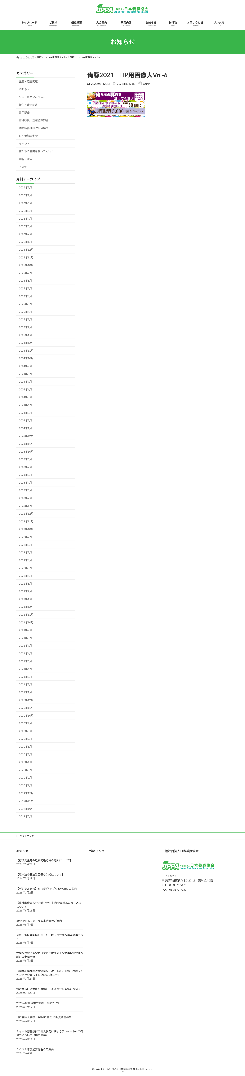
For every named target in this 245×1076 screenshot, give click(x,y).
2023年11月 (26, 443)
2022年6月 (25, 560)
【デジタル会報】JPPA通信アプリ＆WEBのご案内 (46, 888)
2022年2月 (25, 591)
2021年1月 (25, 692)
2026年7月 (25, 195)
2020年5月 (25, 754)
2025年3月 (25, 319)
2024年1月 (25, 428)
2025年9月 (25, 272)
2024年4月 (25, 404)
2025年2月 (25, 327)
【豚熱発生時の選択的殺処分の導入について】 (44, 860)
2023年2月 (25, 498)
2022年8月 (25, 544)
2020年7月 (25, 738)
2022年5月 (25, 568)
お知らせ (24, 89)
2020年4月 (25, 762)
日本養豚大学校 (28, 135)
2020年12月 (26, 700)
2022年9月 (25, 536)
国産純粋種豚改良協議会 (33, 128)
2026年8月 (25, 187)
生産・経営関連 (28, 81)
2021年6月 (25, 653)
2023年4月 (25, 482)
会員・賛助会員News (32, 97)
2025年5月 (25, 303)
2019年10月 (26, 808)
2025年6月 (25, 296)
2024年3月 (25, 412)
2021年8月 (25, 637)
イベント (24, 143)
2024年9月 (25, 366)
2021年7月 (25, 645)
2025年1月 (25, 335)
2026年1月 (25, 242)
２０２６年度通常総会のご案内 (35, 1049)
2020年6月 (25, 746)
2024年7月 (25, 381)
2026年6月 (25, 203)
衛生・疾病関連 (28, 104)
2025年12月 (26, 249)
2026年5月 (25, 210)
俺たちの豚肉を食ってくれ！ (36, 151)
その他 (23, 167)
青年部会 (24, 112)
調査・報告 (25, 159)
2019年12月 (26, 793)
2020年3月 (25, 769)
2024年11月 (26, 350)
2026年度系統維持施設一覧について (38, 1003)
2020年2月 (25, 777)
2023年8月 (25, 459)
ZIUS (122, 1072)
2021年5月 (25, 661)
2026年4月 (25, 218)
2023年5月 (25, 474)
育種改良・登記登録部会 (33, 120)
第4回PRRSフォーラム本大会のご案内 (39, 921)
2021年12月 (26, 606)
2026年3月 (25, 226)
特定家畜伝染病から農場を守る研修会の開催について (48, 989)
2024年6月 (25, 389)
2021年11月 (26, 614)
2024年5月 (25, 397)
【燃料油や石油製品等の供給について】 (40, 874)
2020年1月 (25, 785)
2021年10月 (26, 622)
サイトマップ (27, 836)
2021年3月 (25, 676)
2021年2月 (25, 684)
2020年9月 (25, 723)
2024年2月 (25, 420)
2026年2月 (25, 234)
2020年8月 (25, 731)
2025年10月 (26, 265)
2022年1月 (25, 599)
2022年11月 (26, 521)
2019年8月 (25, 816)
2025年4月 (25, 311)
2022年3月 (25, 583)
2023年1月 (25, 505)
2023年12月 (26, 436)
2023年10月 (26, 451)
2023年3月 (25, 490)
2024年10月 (26, 358)
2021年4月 (25, 668)
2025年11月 (26, 257)
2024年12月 (26, 342)
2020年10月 (26, 715)
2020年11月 (26, 707)
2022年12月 (26, 513)
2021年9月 (25, 630)
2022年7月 (25, 552)
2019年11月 (26, 800)
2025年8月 (25, 280)
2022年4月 (25, 575)
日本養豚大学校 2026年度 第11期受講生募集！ (45, 1017)
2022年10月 (26, 529)
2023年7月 (25, 467)
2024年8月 (25, 374)
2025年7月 (25, 288)
